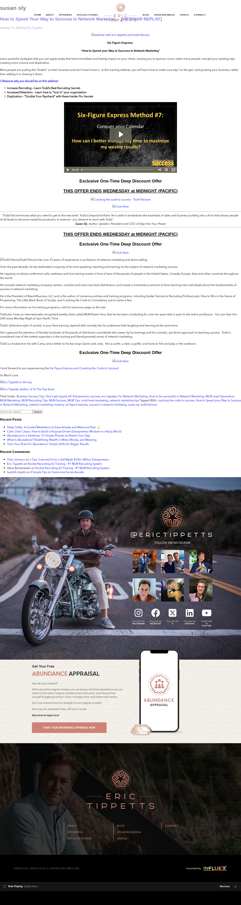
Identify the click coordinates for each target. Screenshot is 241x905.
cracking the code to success (176, 400)
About (50, 15)
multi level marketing (94, 400)
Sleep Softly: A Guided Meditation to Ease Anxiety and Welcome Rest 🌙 (53, 427)
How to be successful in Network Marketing (176, 396)
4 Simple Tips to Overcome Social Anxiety (57, 472)
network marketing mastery (46, 404)
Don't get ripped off (58, 396)
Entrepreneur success (86, 396)
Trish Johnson (16, 459)
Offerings (65, 15)
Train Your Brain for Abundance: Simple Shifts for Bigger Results (48, 444)
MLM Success (57, 400)
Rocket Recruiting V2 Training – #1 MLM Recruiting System (65, 463)
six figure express (76, 404)
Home (37, 15)
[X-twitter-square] (172, 612)
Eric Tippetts (15, 463)
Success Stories (87, 15)
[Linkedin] (189, 612)
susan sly (133, 404)
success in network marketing (108, 404)
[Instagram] (138, 612)
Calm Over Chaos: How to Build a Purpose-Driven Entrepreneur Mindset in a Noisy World (64, 431)
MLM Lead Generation (220, 396)
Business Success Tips (30, 396)
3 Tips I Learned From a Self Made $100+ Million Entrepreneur (69, 459)
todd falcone (149, 404)
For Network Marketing (133, 396)
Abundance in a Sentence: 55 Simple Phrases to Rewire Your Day (48, 435)
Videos (184, 15)
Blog (146, 15)
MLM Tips (74, 400)
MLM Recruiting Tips (35, 400)
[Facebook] (155, 612)
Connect (200, 15)
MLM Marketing (10, 400)
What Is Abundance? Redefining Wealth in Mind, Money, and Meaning (52, 439)
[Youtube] (206, 612)
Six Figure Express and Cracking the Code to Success (84, 368)
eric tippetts (109, 396)
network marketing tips (124, 400)
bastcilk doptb (16, 472)
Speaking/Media (164, 15)
